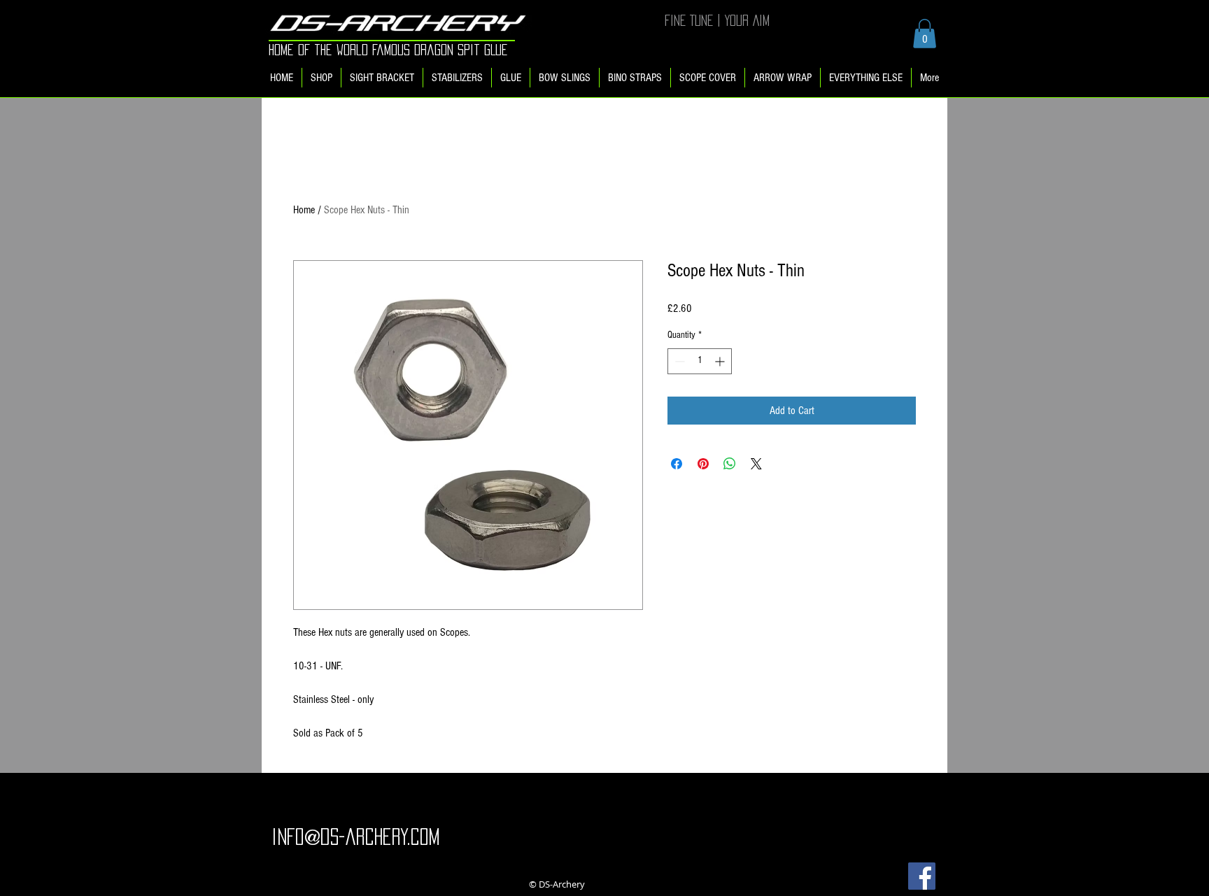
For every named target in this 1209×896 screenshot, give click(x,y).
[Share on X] (756, 463)
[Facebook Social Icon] (921, 876)
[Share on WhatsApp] (729, 463)
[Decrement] (678, 361)
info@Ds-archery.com (355, 836)
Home (304, 210)
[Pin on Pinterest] (703, 463)
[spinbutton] (699, 361)
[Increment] (721, 361)
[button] (924, 33)
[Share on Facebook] (676, 463)
